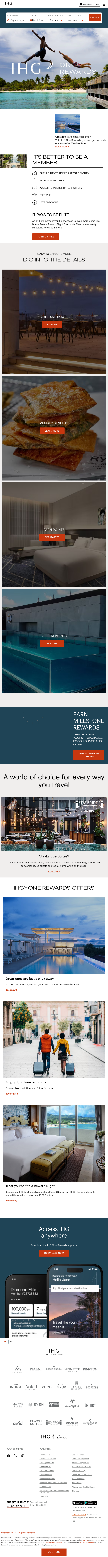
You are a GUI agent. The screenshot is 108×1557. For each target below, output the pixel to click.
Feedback (44, 1496)
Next (102, 837)
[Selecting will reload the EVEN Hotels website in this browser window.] (36, 1404)
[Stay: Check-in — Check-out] (36, 20)
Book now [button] (11, 990)
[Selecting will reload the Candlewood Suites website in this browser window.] (90, 1422)
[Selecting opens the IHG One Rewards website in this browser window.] (54, 1436)
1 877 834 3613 (38, 1504)
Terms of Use (45, 1486)
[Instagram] (22, 1455)
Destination (12, 15)
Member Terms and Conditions (53, 1482)
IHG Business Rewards (81, 1466)
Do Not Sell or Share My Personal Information (54, 1491)
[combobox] (17, 20)
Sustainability (46, 1474)
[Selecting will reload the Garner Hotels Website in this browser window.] (90, 1404)
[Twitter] (15, 1455)
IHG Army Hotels (47, 1470)
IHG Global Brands (48, 1458)
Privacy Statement (86, 1542)
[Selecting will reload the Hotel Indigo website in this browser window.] (16, 1386)
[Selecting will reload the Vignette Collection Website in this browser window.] (72, 1368)
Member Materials (47, 1478)
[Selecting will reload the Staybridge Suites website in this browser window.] (54, 1422)
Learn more (79, 1514)
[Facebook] (9, 1455)
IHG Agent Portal (47, 1462)
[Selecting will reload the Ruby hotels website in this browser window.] (61, 1386)
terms (85, 1540)
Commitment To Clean (82, 1474)
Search (94, 18)
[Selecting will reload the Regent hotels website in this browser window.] (36, 1368)
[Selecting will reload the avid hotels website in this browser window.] (17, 1422)
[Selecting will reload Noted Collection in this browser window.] (31, 1386)
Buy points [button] (11, 1094)
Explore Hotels (78, 1454)
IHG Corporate (78, 1478)
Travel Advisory (78, 1470)
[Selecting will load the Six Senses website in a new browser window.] (17, 1368)
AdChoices (76, 1482)
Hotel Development (80, 1458)
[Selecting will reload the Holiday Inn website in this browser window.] (72, 1404)
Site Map (75, 1491)
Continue (54, 1552)
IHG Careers (45, 1454)
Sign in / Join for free (91, 4)
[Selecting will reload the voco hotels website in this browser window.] (46, 1386)
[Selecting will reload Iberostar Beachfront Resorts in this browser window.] (92, 1386)
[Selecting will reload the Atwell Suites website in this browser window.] (36, 1422)
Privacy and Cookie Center (83, 1487)
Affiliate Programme (80, 1462)
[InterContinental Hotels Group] (8, 4)
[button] (104, 4)
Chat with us (45, 1466)
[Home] (5, 1341)
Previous (6, 837)
